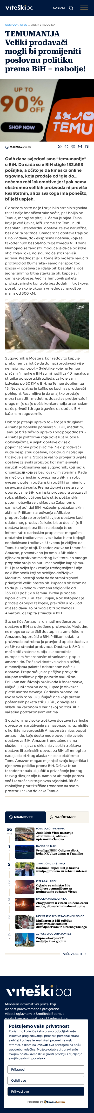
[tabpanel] (47, 891)
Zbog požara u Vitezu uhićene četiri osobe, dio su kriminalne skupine (62, 904)
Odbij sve (18, 1081)
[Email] (80, 147)
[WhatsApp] (66, 147)
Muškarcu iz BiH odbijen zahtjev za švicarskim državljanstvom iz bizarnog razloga (61, 924)
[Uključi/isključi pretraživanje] (71, 8)
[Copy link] (87, 147)
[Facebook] (60, 147)
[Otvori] (84, 8)
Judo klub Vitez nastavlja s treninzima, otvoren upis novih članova (54, 836)
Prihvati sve (20, 1092)
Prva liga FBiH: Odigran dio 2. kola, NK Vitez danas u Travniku (59, 852)
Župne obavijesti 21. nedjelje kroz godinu (51, 939)
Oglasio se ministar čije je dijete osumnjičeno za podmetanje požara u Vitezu (56, 888)
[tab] (25, 817)
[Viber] (73, 147)
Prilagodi (18, 1069)
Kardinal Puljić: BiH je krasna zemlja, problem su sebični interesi (61, 869)
